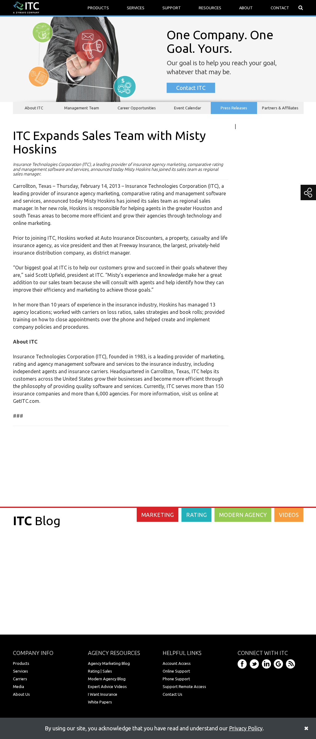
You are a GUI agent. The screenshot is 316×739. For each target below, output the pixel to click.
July (255, 353)
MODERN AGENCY (243, 515)
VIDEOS (289, 515)
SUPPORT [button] (171, 8)
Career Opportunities (137, 108)
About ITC (34, 108)
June (256, 361)
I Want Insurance (102, 694)
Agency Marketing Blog (109, 663)
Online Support (176, 671)
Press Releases (234, 108)
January (260, 427)
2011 (254, 444)
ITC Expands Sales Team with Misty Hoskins (271, 416)
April (256, 375)
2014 (254, 313)
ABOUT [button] (246, 8)
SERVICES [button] (135, 8)
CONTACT (280, 8)
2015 (254, 304)
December (262, 331)
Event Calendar (187, 108)
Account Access (177, 663)
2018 (254, 277)
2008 (254, 471)
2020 (254, 259)
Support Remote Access (184, 686)
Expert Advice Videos (107, 686)
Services (20, 671)
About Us (21, 694)
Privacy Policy (246, 728)
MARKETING (157, 515)
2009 (254, 462)
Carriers (20, 679)
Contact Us (172, 694)
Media (18, 686)
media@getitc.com (260, 155)
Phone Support (176, 679)
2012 (254, 435)
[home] (26, 7)
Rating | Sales (100, 671)
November (262, 338)
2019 (254, 268)
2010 (254, 453)
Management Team (81, 108)
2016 (254, 295)
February (261, 383)
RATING (196, 515)
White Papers (100, 702)
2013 (254, 322)
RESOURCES (210, 8)
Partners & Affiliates (280, 108)
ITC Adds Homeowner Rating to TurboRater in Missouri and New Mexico (273, 398)
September (263, 346)
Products (21, 663)
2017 (254, 286)
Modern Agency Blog (107, 679)
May (256, 368)
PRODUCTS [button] (98, 8)
